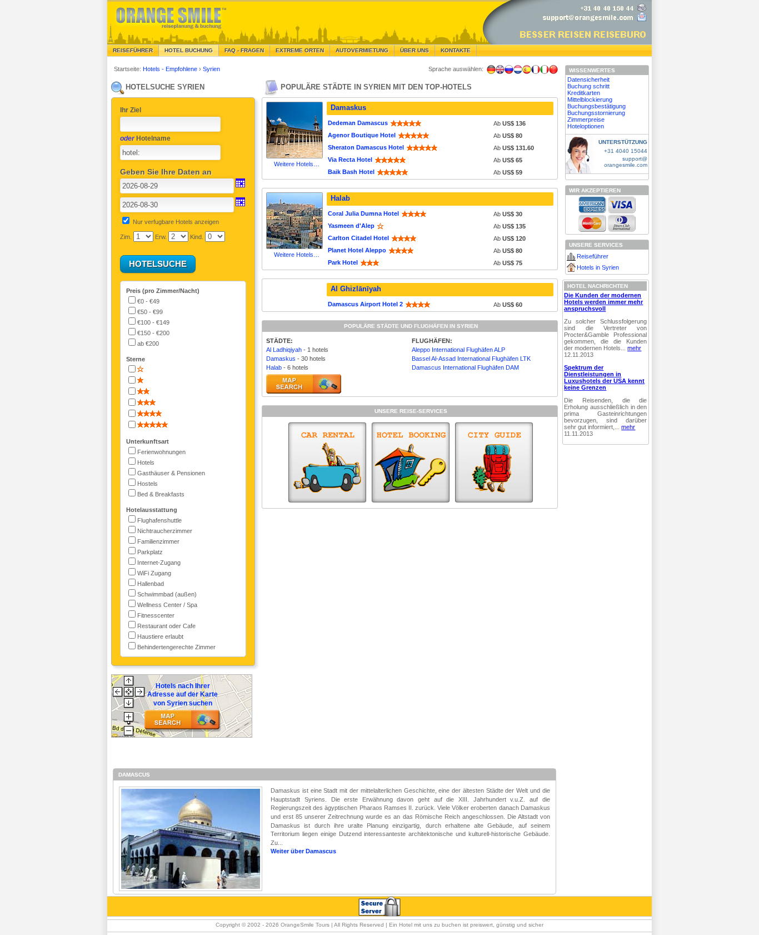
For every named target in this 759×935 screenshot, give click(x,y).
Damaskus (348, 107)
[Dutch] (517, 69)
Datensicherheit (588, 79)
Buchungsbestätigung (596, 106)
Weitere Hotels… (296, 164)
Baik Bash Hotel (351, 171)
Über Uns (414, 50)
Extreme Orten (300, 50)
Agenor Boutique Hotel (362, 135)
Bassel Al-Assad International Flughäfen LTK (471, 358)
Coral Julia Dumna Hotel (363, 213)
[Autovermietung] (327, 462)
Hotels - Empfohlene (171, 69)
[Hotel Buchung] (411, 462)
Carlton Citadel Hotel (358, 238)
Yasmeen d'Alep (351, 225)
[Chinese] (553, 69)
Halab (340, 198)
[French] (535, 69)
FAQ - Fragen (244, 50)
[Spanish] (526, 69)
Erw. (161, 236)
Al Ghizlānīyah (356, 289)
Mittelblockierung (589, 99)
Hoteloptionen (585, 126)
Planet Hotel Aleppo (357, 250)
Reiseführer (133, 50)
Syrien (211, 69)
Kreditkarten (583, 92)
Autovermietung (362, 50)
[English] (500, 69)
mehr (634, 348)
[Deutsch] (491, 69)
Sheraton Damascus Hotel (366, 147)
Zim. (126, 236)
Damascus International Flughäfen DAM (465, 367)
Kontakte (456, 50)
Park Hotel (343, 262)
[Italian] (544, 69)
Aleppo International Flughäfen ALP (458, 349)
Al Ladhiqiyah (284, 349)
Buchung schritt (588, 86)
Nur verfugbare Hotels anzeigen (176, 221)
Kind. (196, 236)
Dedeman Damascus (358, 123)
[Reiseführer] (494, 462)
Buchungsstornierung (596, 113)
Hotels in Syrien (598, 267)
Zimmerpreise (586, 119)
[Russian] (509, 69)
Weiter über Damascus (303, 851)
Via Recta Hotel (350, 159)
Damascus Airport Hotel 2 (365, 304)
